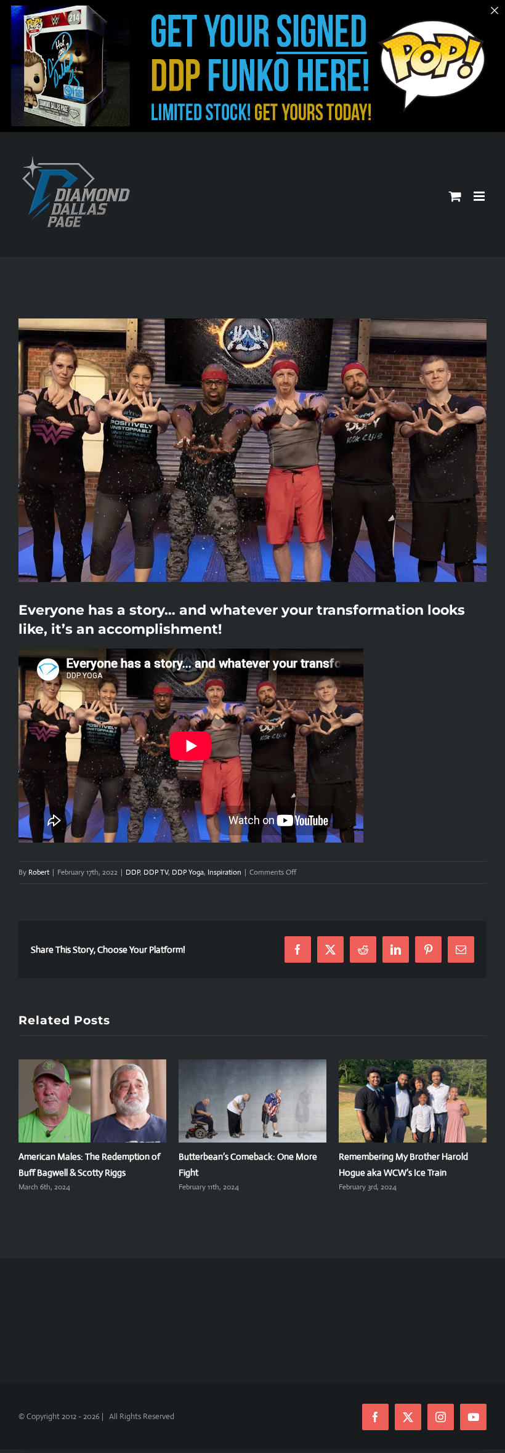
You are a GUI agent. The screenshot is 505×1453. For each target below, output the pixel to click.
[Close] (494, 10)
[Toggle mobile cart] (455, 196)
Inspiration (224, 872)
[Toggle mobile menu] (480, 196)
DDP (133, 872)
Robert (38, 872)
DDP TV (155, 872)
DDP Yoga (188, 872)
